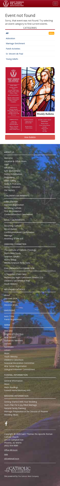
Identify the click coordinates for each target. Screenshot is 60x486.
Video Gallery (10, 180)
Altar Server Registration (15, 366)
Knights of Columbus (13, 334)
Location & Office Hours (15, 161)
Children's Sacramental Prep (17, 280)
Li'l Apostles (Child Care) (15, 274)
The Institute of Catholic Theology (20, 250)
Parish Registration (13, 319)
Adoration (10, 38)
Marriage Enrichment (15, 43)
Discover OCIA (10, 298)
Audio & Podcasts (12, 183)
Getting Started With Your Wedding (20, 401)
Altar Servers (10, 337)
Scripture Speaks (12, 256)
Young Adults (12, 59)
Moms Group (10, 259)
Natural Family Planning (15, 408)
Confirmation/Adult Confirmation (19, 232)
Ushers (7, 350)
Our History (9, 190)
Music (6, 353)
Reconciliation (10, 229)
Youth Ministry (10, 284)
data (6, 454)
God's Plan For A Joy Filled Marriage (20, 405)
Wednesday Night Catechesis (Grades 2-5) (23, 277)
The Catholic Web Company (28, 476)
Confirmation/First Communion (18, 214)
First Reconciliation (12, 211)
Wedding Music (11, 414)
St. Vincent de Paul (14, 53)
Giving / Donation (12, 187)
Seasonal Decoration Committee (19, 363)
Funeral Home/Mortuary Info (17, 390)
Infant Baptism (11, 201)
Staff (6, 164)
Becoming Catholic (12, 208)
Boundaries (9, 177)
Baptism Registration (14, 204)
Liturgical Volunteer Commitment (19, 369)
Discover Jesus (10, 305)
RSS (50, 33)
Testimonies (10, 301)
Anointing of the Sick (13, 238)
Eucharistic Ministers (13, 340)
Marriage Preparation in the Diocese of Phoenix (26, 411)
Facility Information (13, 174)
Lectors (7, 343)
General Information (13, 380)
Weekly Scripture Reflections (17, 262)
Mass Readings (11, 387)
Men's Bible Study (12, 253)
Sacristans (9, 346)
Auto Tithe (9, 316)
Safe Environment (12, 171)
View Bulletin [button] (30, 137)
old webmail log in (11, 458)
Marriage (8, 235)
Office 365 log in (10, 450)
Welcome (8, 158)
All (7, 33)
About (7, 295)
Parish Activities (13, 48)
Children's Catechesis (13, 359)
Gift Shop (8, 167)
